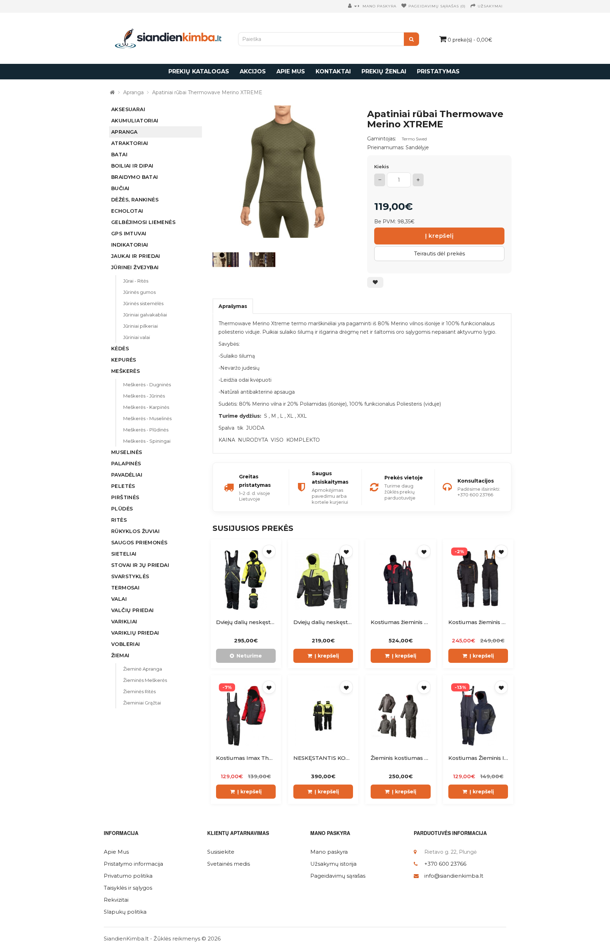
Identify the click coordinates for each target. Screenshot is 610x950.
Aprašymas (233, 306)
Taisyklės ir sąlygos (128, 887)
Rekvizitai (116, 899)
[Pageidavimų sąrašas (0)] (404, 6)
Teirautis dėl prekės (439, 253)
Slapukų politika (125, 911)
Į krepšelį (439, 235)
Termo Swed (414, 138)
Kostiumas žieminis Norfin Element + (498, 622)
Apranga (133, 92)
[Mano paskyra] (354, 6)
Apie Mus (116, 851)
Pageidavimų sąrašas (337, 875)
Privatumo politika (128, 875)
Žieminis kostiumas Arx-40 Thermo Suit (424, 758)
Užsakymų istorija (333, 863)
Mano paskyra (329, 851)
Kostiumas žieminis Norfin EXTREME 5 (423, 622)
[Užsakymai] (473, 6)
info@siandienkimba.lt (453, 875)
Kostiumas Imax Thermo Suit (255, 758)
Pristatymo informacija (133, 863)
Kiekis (381, 166)
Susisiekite (220, 851)
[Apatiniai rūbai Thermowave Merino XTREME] (283, 172)
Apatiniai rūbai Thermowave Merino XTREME (207, 92)
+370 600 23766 (445, 863)
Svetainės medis (228, 863)
